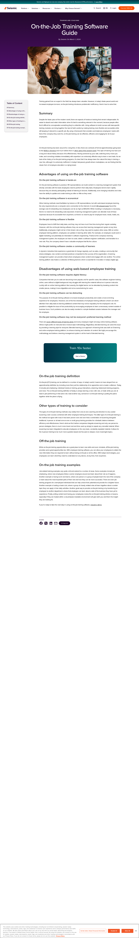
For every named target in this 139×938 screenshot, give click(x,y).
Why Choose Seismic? (72, 8)
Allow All (127, 931)
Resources (46, 8)
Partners (58, 8)
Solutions (35, 8)
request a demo (96, 505)
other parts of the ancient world (85, 151)
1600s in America (50, 151)
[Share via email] (56, 523)
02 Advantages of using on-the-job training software (16, 111)
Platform (24, 8)
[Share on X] (46, 523)
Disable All (114, 931)
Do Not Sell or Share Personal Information (93, 931)
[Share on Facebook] (41, 523)
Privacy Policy (60, 936)
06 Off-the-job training (13, 124)
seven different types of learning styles (60, 322)
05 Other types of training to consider (16, 121)
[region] (69, 931)
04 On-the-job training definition (16, 118)
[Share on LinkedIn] (51, 523)
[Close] (136, 931)
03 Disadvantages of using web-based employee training (16, 114)
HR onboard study (102, 206)
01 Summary (10, 107)
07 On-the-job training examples (16, 128)
